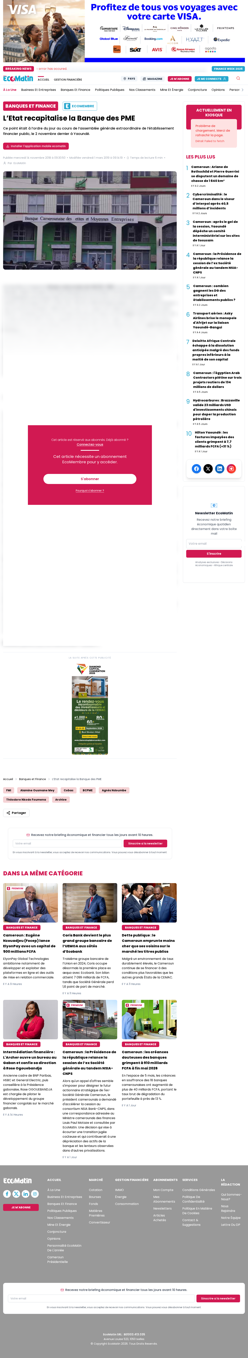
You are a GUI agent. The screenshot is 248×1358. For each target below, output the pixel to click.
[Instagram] (231, 468)
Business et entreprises (64, 1197)
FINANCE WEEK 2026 (228, 69)
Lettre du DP (230, 1225)
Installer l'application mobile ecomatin (38, 146)
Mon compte (163, 1190)
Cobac (68, 790)
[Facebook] (196, 468)
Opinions (53, 1238)
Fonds (93, 1204)
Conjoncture (56, 1231)
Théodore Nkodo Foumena (26, 800)
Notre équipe (231, 1218)
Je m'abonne (179, 79)
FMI (8, 790)
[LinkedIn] (219, 468)
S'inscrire (214, 553)
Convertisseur (99, 1222)
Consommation (127, 1204)
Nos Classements (60, 1218)
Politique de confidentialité (193, 1199)
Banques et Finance (32, 779)
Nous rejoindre (228, 1208)
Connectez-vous (90, 444)
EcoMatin (20, 163)
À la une (53, 1190)
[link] (90, 708)
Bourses (95, 1197)
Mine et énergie (59, 1225)
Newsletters (162, 1208)
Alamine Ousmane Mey (37, 790)
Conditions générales (198, 1190)
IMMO (119, 1190)
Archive (61, 800)
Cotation (95, 1190)
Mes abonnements (164, 1199)
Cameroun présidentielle (57, 1259)
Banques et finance (62, 1204)
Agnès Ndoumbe (114, 790)
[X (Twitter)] (208, 468)
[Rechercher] (238, 78)
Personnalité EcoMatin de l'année (64, 1247)
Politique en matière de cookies (197, 1210)
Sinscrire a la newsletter (145, 843)
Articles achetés (159, 1217)
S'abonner (90, 478)
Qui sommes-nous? (231, 1196)
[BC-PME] (90, 220)
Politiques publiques (62, 1211)
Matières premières (97, 1213)
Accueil (8, 779)
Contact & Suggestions (191, 1222)
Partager (19, 813)
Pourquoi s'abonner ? (90, 490)
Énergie (121, 1197)
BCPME (88, 790)
